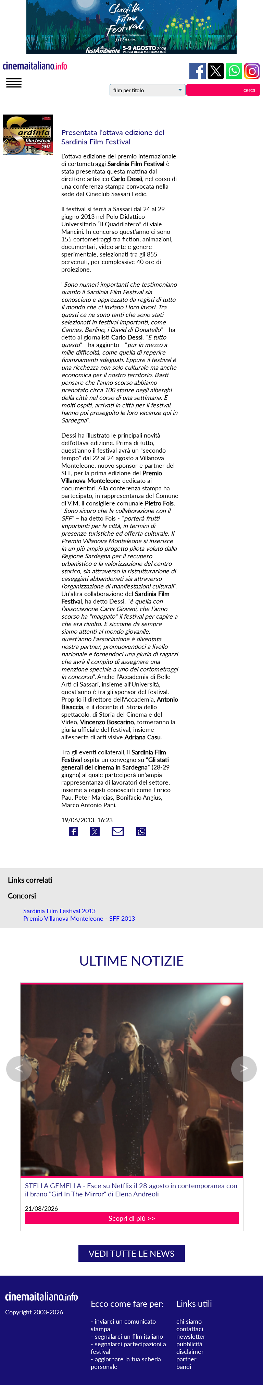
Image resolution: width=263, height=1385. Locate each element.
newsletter (190, 1336)
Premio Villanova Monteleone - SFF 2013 (79, 918)
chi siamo (189, 1321)
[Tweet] (96, 833)
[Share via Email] (119, 833)
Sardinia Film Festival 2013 (59, 911)
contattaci (189, 1329)
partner (186, 1359)
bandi (183, 1366)
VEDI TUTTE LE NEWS (132, 1253)
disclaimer (190, 1351)
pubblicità (189, 1344)
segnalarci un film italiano (129, 1336)
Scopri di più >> (132, 1218)
